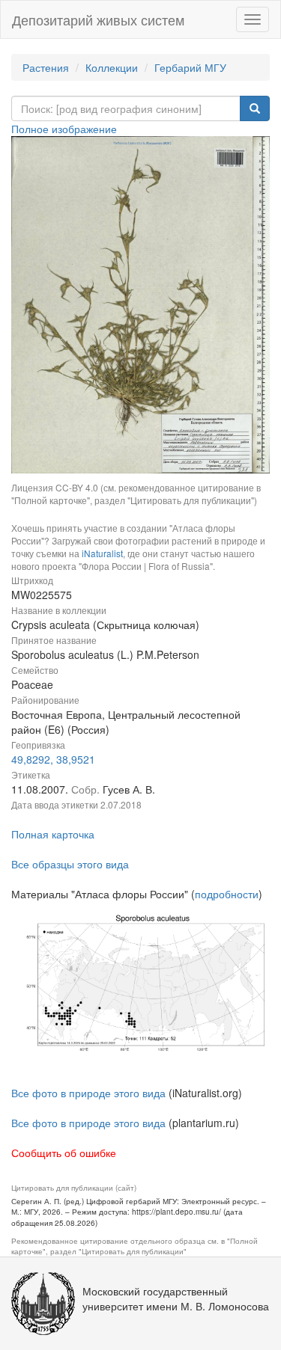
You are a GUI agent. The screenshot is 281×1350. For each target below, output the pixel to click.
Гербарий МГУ (190, 67)
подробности (227, 893)
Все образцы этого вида (70, 863)
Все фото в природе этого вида (88, 1092)
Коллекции (111, 67)
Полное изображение (64, 128)
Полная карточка (52, 833)
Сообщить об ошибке (63, 1152)
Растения (45, 67)
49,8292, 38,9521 (53, 759)
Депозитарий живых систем (98, 19)
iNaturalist (102, 553)
